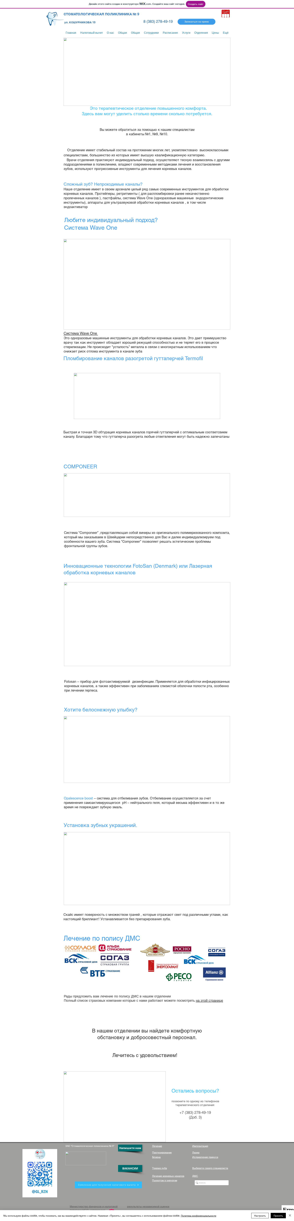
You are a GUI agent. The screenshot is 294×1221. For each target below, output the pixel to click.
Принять (278, 1215)
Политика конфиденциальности (198, 1215)
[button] (186, 33)
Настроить (260, 1215)
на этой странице (209, 1000)
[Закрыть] (290, 1215)
